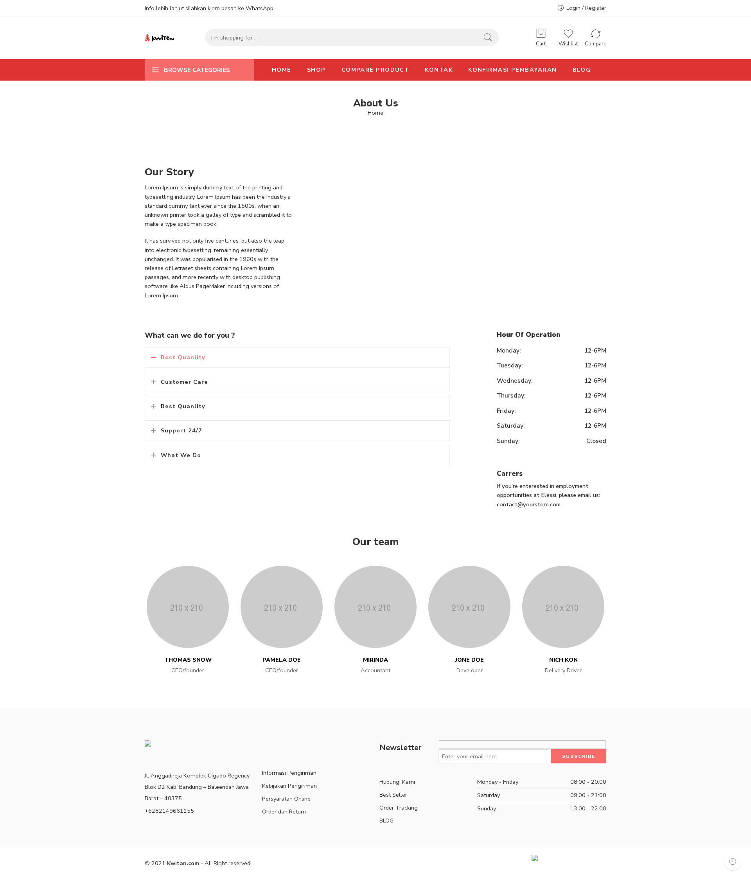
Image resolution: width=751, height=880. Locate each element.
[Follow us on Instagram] (277, 747)
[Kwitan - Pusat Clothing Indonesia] (159, 37)
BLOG (582, 70)
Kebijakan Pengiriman (289, 786)
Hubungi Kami (397, 782)
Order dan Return (284, 811)
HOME (281, 70)
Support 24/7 (181, 430)
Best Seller (393, 795)
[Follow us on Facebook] (264, 747)
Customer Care (184, 382)
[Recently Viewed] (732, 861)
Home (375, 113)
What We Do (181, 455)
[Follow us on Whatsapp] (289, 747)
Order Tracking (398, 808)
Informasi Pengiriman (289, 773)
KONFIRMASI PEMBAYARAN (512, 70)
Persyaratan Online (286, 799)
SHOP (316, 70)
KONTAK (439, 70)
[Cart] (541, 33)
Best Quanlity (183, 357)
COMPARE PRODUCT (375, 70)
